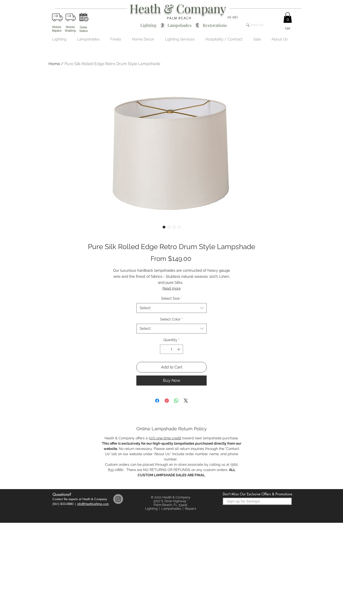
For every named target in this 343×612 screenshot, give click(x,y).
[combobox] (171, 308)
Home (54, 63)
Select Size (171, 298)
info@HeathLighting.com (93, 504)
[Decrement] (164, 349)
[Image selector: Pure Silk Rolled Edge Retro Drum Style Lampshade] (163, 226)
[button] (287, 17)
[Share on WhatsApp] (176, 401)
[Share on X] (186, 401)
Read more (171, 288)
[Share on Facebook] (157, 401)
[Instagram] (118, 499)
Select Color (171, 319)
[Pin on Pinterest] (167, 401)
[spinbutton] (171, 349)
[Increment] (179, 349)
